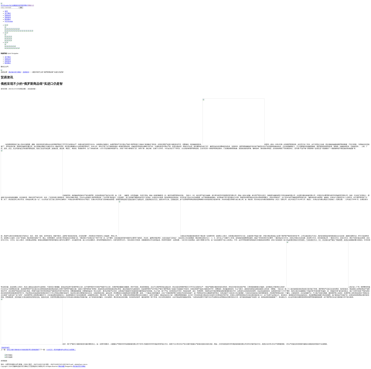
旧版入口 (31, 5)
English (6, 5)
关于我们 (8, 13)
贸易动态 (8, 15)
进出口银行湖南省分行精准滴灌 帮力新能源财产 (23, 349)
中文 (2, 5)
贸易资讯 (8, 17)
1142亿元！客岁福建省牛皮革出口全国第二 (61, 349)
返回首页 (18, 5)
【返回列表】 (5, 347)
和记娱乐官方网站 (15, 72)
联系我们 (25, 5)
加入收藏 (12, 5)
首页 (6, 11)
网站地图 (61, 366)
